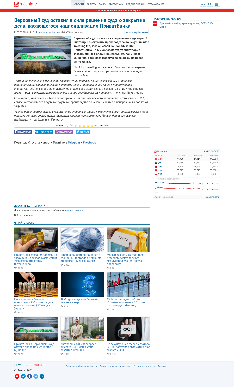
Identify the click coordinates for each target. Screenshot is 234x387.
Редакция (138, 366)
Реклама (162, 366)
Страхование (156, 4)
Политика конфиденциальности (81, 366)
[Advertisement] (82, 175)
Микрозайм (116, 4)
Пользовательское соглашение (115, 366)
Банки (102, 4)
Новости (78, 4)
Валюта (91, 4)
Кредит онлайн (135, 4)
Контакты (150, 366)
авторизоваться (74, 210)
